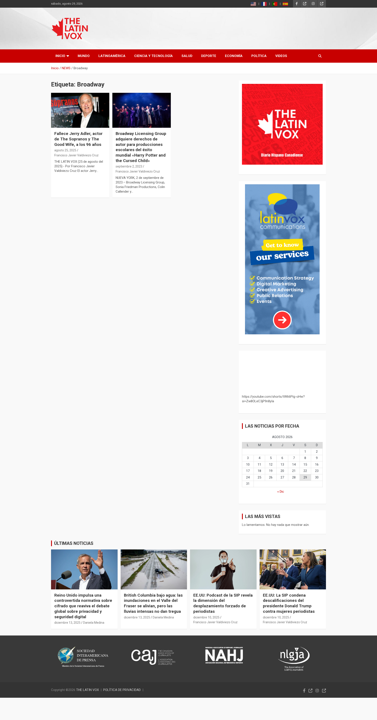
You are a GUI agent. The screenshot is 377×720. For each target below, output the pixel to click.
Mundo (84, 56)
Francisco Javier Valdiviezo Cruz (76, 155)
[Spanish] (285, 4)
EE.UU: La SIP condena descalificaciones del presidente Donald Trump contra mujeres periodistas (289, 603)
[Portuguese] (275, 4)
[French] (264, 4)
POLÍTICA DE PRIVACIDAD (122, 690)
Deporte (208, 56)
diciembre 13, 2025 (67, 622)
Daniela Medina (93, 622)
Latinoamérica (111, 56)
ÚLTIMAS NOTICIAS (73, 543)
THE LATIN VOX (87, 690)
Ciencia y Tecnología (153, 56)
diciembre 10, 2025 (206, 617)
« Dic (280, 492)
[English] (253, 4)
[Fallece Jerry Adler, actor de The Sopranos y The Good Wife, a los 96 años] (80, 110)
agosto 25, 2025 (65, 150)
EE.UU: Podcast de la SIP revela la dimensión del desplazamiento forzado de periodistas (223, 603)
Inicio (60, 56)
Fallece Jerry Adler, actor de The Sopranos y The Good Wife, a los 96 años (78, 139)
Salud (187, 56)
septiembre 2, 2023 (129, 166)
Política (259, 56)
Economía (234, 56)
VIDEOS (281, 56)
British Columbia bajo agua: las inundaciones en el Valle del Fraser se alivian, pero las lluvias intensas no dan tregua (153, 603)
